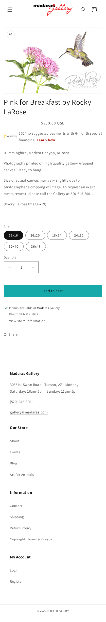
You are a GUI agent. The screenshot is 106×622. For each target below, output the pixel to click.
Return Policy (20, 528)
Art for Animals (22, 474)
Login (14, 570)
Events (15, 452)
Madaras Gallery (58, 610)
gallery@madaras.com (29, 412)
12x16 (13, 235)
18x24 (57, 235)
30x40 (13, 246)
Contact (16, 505)
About (15, 441)
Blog (13, 463)
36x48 (36, 246)
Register (16, 581)
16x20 (35, 235)
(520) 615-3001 (21, 401)
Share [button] (13, 334)
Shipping (17, 517)
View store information (27, 321)
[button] (9, 9)
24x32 (79, 235)
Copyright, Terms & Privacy (31, 539)
